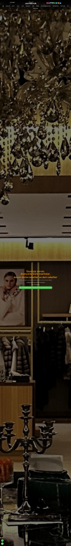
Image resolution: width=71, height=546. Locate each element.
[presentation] (47, 3)
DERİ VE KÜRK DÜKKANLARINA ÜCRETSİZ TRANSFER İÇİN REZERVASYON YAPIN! (35, 287)
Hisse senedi (35, 8)
